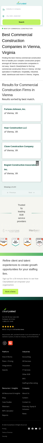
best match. (28, 99)
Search (21, 22)
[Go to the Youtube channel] (36, 429)
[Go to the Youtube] (32, 429)
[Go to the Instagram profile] (39, 429)
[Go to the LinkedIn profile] (29, 429)
